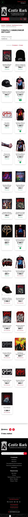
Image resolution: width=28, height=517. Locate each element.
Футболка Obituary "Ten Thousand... (20, 123)
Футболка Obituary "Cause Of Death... (20, 154)
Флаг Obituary (7, 407)
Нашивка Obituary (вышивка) (20, 326)
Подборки (8, 25)
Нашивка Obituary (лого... (7, 271)
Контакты (2, 2)
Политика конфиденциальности (14, 465)
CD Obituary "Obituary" (7, 240)
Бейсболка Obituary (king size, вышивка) (7, 299)
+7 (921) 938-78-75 (14, 508)
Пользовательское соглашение (14, 463)
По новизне (15, 45)
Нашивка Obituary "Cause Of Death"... (7, 65)
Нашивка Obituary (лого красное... (20, 381)
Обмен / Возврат (14, 479)
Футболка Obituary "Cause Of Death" (20, 271)
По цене (21, 45)
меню (6, 19)
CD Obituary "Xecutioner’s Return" (20, 353)
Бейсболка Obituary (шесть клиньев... (7, 92)
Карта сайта (14, 467)
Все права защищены (14, 499)
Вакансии (14, 461)
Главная (3, 25)
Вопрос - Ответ (14, 481)
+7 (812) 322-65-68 (14, 505)
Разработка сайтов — (14, 510)
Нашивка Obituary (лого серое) (7, 353)
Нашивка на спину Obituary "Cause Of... (20, 213)
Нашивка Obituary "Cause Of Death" (7, 186)
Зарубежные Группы (17, 25)
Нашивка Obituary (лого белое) (7, 381)
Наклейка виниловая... (7, 123)
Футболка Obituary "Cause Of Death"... (20, 92)
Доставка (14, 473)
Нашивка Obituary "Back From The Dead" (7, 213)
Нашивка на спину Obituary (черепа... (6, 326)
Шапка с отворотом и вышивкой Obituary (20, 65)
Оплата (14, 475)
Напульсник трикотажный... (7, 154)
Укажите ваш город (21, 1)
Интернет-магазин (14, 506)
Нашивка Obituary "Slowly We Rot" (20, 186)
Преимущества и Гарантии (14, 477)
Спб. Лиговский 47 (14, 504)
